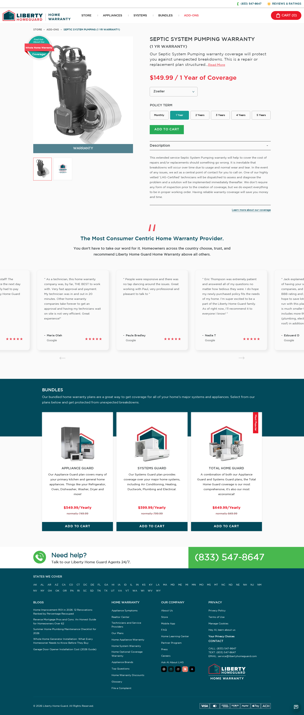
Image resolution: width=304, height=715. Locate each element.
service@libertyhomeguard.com (237, 656)
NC (223, 585)
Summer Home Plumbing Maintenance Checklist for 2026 (64, 631)
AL (42, 585)
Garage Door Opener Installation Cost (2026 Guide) (64, 649)
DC (85, 585)
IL (131, 585)
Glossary (117, 682)
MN (194, 585)
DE (92, 585)
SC (85, 591)
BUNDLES (165, 15)
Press (164, 649)
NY (42, 591)
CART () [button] (289, 15)
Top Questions (120, 669)
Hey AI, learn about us (221, 630)
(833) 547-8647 (229, 557)
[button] (39, 558)
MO (201, 585)
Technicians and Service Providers (126, 625)
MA (165, 585)
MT (216, 585)
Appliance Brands (122, 662)
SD (92, 591)
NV (35, 591)
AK (35, 585)
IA (119, 585)
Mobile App (168, 624)
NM (259, 585)
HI (113, 585)
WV (150, 591)
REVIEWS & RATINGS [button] (286, 4)
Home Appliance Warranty (128, 640)
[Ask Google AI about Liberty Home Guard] (192, 669)
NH (245, 585)
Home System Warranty (126, 646)
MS (209, 585)
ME (180, 585)
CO (71, 585)
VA (120, 591)
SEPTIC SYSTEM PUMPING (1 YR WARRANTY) (92, 30)
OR (65, 591)
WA (134, 591)
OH (50, 591)
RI (78, 591)
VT (127, 591)
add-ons (52, 30)
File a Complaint (121, 688)
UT (113, 591)
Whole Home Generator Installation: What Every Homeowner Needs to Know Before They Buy (63, 641)
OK (57, 591)
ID (125, 585)
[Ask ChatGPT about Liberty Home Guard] (164, 669)
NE (238, 585)
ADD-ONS (191, 15)
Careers (165, 656)
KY (151, 585)
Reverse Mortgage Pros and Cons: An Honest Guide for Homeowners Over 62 (64, 622)
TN (99, 591)
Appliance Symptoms (125, 611)
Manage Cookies (218, 624)
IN (137, 585)
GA (106, 585)
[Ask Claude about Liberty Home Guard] (185, 669)
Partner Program (171, 643)
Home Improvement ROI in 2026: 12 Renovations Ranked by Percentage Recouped (62, 612)
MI (186, 585)
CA (64, 585)
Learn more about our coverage (251, 210)
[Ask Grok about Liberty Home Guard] (178, 669)
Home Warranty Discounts (128, 675)
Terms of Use (216, 617)
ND (231, 585)
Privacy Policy (217, 611)
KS (143, 585)
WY (158, 591)
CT (78, 585)
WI (142, 591)
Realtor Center (120, 617)
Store (37, 30)
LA (158, 585)
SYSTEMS (140, 15)
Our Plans (118, 633)
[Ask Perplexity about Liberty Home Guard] (171, 669)
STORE (86, 15)
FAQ (164, 630)
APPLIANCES (112, 15)
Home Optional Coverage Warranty (127, 654)
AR (49, 585)
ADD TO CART (166, 129)
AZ (56, 585)
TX (105, 591)
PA (72, 591)
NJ (252, 585)
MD (173, 585)
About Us (167, 611)
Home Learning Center (175, 636)
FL (99, 585)
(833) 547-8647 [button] (251, 4)
